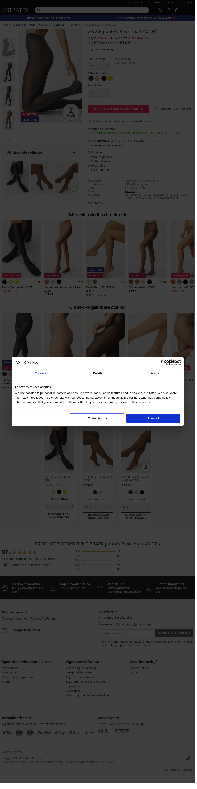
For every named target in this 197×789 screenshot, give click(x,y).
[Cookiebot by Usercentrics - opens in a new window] (164, 362)
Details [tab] (98, 373)
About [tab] (155, 373)
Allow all (153, 418)
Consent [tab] (40, 373)
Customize (95, 418)
